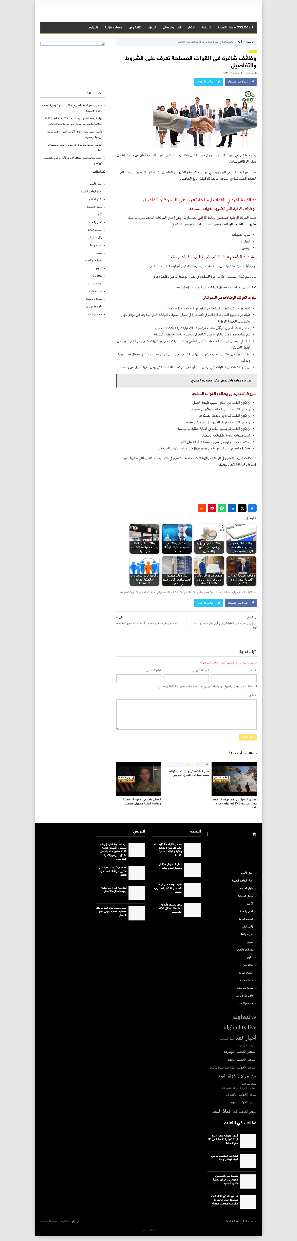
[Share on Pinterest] (212, 508)
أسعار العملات (94, 207)
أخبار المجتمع (95, 199)
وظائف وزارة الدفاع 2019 (129, 592)
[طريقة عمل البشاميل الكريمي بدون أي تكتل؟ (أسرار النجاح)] (248, 1181)
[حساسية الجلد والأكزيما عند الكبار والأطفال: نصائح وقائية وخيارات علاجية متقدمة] (192, 850)
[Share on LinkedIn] (232, 508)
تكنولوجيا (92, 27)
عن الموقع (76, 1221)
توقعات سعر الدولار (248, 1084)
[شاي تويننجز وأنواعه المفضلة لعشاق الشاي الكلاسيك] (192, 910)
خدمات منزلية (113, 27)
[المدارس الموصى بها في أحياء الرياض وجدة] (248, 1161)
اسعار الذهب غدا (243, 1067)
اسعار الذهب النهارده (240, 1051)
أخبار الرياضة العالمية (91, 191)
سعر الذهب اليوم (243, 1102)
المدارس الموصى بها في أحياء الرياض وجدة (224, 1157)
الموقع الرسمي (236, 172)
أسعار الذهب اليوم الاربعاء (246, 1046)
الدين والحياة (95, 222)
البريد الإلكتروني (200, 670)
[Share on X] (242, 508)
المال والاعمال (172, 27)
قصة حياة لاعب (94, 314)
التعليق (252, 695)
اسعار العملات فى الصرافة (219, 1068)
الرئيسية (250, 42)
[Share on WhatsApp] (222, 508)
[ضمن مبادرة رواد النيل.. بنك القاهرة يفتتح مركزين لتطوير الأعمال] (136, 913)
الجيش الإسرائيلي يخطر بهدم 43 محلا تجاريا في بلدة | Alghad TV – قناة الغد (235, 803)
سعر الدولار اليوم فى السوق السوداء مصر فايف (238, 1088)
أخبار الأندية (96, 184)
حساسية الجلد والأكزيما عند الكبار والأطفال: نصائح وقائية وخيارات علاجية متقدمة (168, 850)
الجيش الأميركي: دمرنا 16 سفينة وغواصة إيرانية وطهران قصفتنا (142, 801)
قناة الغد (221, 1111)
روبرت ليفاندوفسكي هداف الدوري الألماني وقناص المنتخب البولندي (73, 160)
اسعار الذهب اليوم (242, 1059)
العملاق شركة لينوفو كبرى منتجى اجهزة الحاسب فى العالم (74, 147)
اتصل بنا (64, 1221)
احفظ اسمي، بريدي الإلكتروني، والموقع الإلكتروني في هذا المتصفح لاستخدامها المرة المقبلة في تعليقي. (205, 686)
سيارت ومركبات (94, 299)
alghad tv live (240, 1027)
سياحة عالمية (95, 291)
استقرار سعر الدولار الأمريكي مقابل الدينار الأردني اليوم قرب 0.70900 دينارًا (71, 108)
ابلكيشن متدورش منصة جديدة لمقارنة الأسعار (113, 889)
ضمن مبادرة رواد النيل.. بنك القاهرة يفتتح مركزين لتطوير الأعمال (111, 912)
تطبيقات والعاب (93, 260)
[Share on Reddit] (202, 508)
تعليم (99, 268)
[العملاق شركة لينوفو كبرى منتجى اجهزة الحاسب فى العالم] (136, 873)
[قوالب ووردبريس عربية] (144, 1229)
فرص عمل (204, 592)
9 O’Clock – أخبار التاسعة (235, 27)
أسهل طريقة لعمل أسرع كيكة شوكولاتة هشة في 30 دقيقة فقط (223, 1139)
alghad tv (244, 1017)
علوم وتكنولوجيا (93, 306)
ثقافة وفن (135, 27)
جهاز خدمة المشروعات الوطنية (224, 592)
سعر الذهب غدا (244, 1111)
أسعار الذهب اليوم (227, 1039)
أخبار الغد (245, 1038)
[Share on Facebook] (252, 508)
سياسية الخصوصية (48, 1221)
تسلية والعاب (95, 245)
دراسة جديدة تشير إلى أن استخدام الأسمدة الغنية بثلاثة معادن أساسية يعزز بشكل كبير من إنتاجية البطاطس (73, 121)
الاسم (253, 670)
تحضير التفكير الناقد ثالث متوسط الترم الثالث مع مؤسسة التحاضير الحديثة (224, 1200)
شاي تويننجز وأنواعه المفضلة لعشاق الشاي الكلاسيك (170, 908)
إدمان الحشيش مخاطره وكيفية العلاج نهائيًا (170, 866)
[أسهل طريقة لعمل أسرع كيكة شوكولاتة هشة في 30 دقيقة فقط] (248, 1141)
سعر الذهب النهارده (241, 1094)
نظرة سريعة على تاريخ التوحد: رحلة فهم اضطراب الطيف (168, 888)
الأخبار (191, 27)
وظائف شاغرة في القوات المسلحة (157, 592)
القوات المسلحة (246, 592)
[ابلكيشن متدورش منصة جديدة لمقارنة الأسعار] (136, 893)
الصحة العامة (94, 230)
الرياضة (206, 27)
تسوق (152, 27)
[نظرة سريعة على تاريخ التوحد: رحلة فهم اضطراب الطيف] (192, 890)
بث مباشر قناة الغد (237, 1076)
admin (250, 73)
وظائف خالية (192, 592)
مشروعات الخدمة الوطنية (240, 224)
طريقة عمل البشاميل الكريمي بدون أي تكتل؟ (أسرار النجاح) (225, 1180)
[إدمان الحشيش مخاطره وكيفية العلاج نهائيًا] (192, 870)
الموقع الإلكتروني (153, 670)
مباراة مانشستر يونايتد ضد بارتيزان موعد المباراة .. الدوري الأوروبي (189, 773)
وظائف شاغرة (179, 592)
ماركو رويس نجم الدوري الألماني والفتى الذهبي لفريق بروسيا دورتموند (74, 134)
